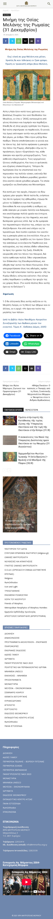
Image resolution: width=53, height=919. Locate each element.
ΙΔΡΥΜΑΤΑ (10, 658)
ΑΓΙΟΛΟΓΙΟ (10, 705)
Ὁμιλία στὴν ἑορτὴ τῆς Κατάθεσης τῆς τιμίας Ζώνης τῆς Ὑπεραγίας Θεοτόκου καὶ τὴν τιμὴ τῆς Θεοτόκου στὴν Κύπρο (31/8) (34, 424)
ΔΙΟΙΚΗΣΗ (9, 633)
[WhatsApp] (18, 41)
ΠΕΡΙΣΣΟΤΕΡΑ (31, 410)
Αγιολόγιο (15, 10)
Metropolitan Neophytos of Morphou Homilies (26, 607)
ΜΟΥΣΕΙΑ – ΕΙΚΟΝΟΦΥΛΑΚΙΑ (18, 688)
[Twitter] (12, 41)
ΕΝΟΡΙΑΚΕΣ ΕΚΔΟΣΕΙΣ (15, 650)
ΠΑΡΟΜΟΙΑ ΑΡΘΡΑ (13, 410)
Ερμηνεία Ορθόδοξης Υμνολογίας (20, 611)
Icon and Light (11, 586)
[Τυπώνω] (31, 41)
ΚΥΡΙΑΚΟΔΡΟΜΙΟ (13, 700)
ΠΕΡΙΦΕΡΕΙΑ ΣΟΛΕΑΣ (12, 765)
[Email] (25, 41)
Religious (9, 578)
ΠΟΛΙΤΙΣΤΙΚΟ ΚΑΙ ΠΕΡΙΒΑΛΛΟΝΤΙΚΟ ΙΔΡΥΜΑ (25, 667)
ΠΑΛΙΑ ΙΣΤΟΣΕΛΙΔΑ (13, 726)
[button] (4, 4)
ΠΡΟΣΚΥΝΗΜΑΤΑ (13, 679)
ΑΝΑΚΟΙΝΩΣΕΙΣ (12, 637)
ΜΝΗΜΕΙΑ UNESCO (14, 671)
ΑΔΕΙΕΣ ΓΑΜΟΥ (12, 654)
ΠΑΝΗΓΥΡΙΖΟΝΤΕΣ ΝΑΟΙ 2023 (19, 663)
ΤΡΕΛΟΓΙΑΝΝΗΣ (12, 590)
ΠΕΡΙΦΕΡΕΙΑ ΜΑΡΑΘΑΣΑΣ (15, 770)
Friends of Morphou (14, 603)
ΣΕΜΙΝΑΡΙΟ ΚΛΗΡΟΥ (14, 692)
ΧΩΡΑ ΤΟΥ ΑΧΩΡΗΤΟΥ (15, 599)
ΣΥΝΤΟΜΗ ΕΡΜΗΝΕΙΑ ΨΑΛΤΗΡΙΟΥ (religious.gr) (27, 553)
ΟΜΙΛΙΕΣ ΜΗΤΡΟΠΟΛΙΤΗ (16, 557)
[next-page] (9, 470)
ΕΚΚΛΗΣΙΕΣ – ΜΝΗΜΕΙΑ (16, 675)
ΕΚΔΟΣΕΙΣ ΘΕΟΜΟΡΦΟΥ (16, 713)
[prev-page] (4, 470)
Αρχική (5, 10)
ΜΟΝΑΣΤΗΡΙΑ (11, 684)
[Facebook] (5, 41)
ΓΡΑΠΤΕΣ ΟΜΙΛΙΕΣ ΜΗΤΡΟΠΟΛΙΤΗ (21, 565)
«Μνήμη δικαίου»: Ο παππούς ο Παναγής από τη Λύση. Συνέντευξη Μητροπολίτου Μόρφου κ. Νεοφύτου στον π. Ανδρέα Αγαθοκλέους (38, 392)
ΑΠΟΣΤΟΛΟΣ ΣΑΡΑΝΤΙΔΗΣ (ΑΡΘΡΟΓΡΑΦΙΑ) (25, 616)
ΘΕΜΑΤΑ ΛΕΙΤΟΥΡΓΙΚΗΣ (16, 696)
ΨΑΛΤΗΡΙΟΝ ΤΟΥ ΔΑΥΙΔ (16, 549)
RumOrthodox (11, 582)
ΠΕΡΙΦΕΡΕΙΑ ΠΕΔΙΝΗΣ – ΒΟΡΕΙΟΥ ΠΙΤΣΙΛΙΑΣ (23, 761)
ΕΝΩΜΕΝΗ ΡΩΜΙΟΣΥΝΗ (16, 595)
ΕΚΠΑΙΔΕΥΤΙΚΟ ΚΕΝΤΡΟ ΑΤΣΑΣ (19, 717)
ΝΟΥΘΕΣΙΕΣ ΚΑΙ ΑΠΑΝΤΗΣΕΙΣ (18, 561)
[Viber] (38, 41)
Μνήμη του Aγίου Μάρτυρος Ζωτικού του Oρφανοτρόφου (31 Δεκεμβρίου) (14, 390)
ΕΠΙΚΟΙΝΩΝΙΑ (9, 812)
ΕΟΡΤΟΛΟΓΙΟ (11, 709)
